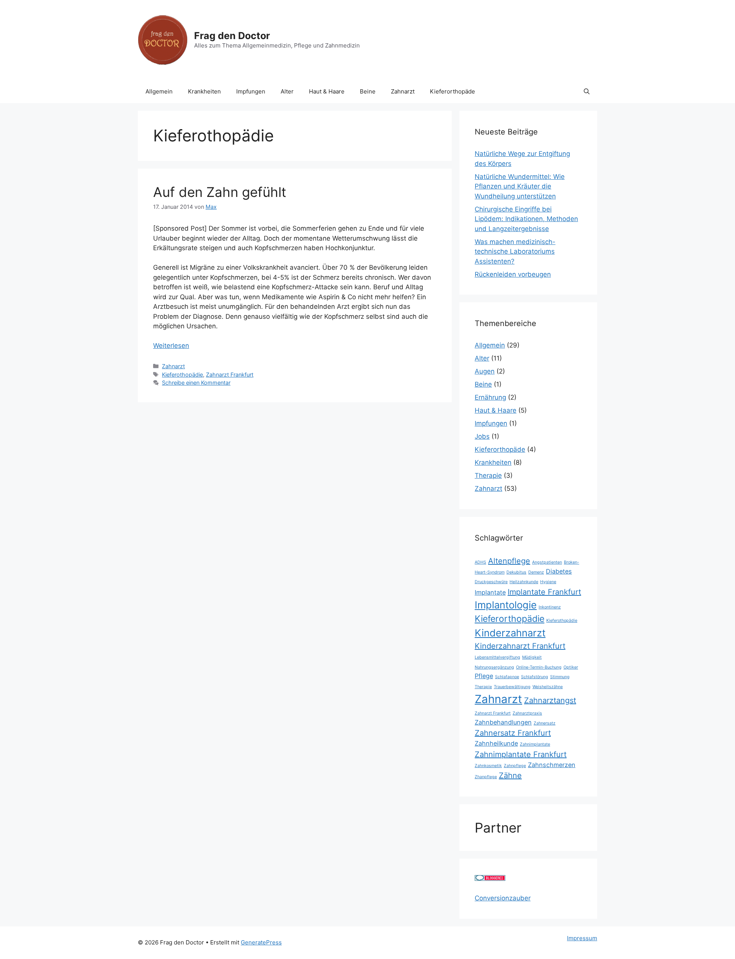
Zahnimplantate (535, 744)
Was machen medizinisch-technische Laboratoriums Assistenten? (515, 251)
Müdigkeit (532, 657)
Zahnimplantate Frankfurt (521, 754)
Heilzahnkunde (524, 581)
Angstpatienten (547, 562)
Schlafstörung (534, 676)
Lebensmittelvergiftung (497, 657)
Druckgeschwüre (491, 581)
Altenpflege (509, 561)
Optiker (571, 667)
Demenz (536, 572)
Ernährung (490, 397)
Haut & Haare (327, 91)
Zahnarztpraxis (527, 713)
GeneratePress (261, 942)
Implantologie (506, 605)
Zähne (510, 775)
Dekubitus (516, 572)
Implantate (490, 592)
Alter (287, 91)
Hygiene (548, 581)
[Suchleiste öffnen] (586, 91)
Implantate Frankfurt (544, 592)
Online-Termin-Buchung (539, 667)
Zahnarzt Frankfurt (229, 374)
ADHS (480, 562)
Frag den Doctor (232, 35)
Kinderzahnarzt (510, 633)
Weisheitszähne (547, 686)
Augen (485, 371)
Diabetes (559, 571)
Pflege (484, 676)
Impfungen (250, 91)
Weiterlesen (171, 345)
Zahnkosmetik (488, 765)
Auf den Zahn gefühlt (219, 192)
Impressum (582, 938)
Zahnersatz (544, 723)
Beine (368, 91)
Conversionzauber (503, 898)
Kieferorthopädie (509, 618)
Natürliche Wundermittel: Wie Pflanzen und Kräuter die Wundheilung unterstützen (520, 186)
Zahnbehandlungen (503, 722)
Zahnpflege (515, 765)
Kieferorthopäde (452, 91)
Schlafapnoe (507, 676)
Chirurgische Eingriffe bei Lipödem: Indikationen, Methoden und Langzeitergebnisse (526, 219)
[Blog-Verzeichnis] (490, 878)
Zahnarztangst (550, 700)
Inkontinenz (550, 607)
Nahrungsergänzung (494, 667)
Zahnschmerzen (551, 765)
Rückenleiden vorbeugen (513, 274)
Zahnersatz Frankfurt (513, 733)
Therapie (488, 475)
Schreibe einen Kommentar (196, 382)
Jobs (482, 436)
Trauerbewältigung (512, 686)
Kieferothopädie (182, 374)
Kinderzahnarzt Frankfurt (520, 646)
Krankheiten (204, 91)
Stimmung (560, 676)
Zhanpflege (486, 776)
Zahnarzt (403, 91)
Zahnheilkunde (496, 743)
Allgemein (159, 91)
